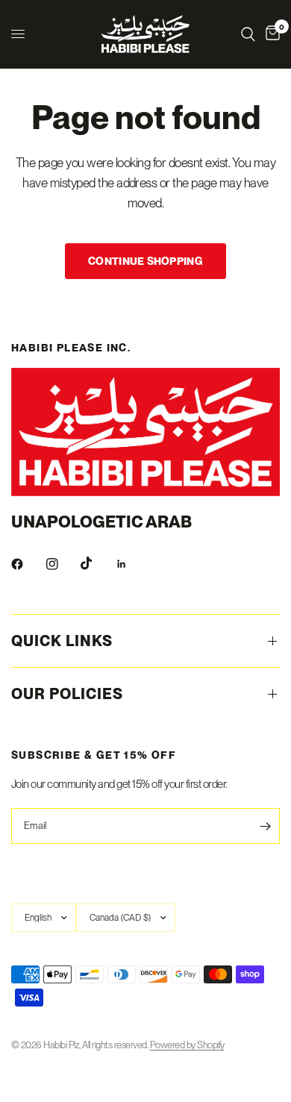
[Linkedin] (132, 564)
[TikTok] (97, 563)
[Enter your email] (265, 826)
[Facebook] (27, 564)
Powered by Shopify (187, 1045)
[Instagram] (62, 564)
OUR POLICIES (67, 694)
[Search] (248, 34)
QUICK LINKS (62, 641)
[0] (270, 34)
